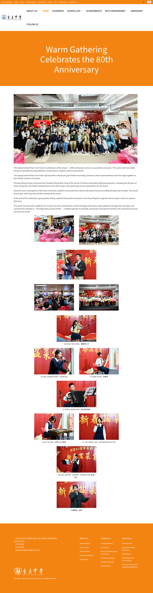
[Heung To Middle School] (12, 17)
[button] (33, 11)
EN (149, 2)
